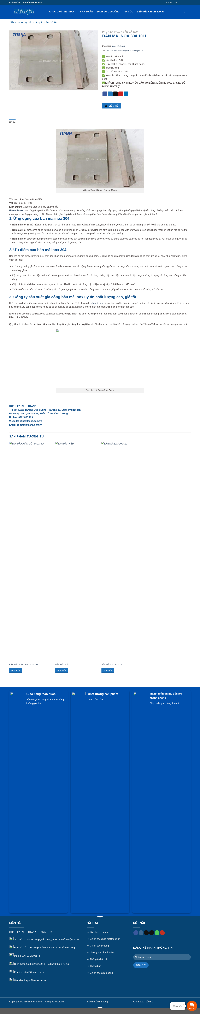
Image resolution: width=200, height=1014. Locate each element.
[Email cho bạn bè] (115, 94)
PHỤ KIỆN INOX (111, 32)
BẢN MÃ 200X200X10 (111, 665)
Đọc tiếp (15, 670)
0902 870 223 (62, 964)
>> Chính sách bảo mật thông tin (103, 939)
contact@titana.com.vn (33, 972)
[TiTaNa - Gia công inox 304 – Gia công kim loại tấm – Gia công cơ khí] (24, 12)
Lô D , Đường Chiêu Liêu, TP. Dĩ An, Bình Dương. (49, 947)
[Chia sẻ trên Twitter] (110, 94)
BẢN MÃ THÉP (62, 665)
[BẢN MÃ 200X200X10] (123, 551)
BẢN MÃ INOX (130, 32)
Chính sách (156, 11)
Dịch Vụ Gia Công (108, 11)
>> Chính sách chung (98, 945)
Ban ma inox (112, 50)
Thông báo (95, 966)
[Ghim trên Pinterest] (120, 94)
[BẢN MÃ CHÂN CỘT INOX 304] (30, 551)
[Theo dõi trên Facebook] (181, 2)
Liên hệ (142, 11)
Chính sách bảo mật (143, 1001)
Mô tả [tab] (12, 122)
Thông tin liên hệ (98, 959)
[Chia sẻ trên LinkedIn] (126, 94)
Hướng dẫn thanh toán (101, 952)
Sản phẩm (86, 11)
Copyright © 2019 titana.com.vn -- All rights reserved (36, 1001)
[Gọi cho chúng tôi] (157, 932)
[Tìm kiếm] (44, 11)
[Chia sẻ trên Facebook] (104, 94)
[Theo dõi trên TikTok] (186, 2)
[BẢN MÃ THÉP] (77, 551)
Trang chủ (54, 11)
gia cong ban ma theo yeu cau (131, 50)
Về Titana (70, 11)
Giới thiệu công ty (99, 932)
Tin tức (128, 11)
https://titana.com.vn (35, 980)
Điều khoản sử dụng (97, 1001)
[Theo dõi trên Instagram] (184, 2)
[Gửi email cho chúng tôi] (189, 2)
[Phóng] (13, 86)
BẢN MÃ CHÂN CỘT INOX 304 (23, 665)
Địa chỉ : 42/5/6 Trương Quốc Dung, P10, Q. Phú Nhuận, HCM (47, 939)
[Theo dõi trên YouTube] (162, 932)
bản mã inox (97, 303)
